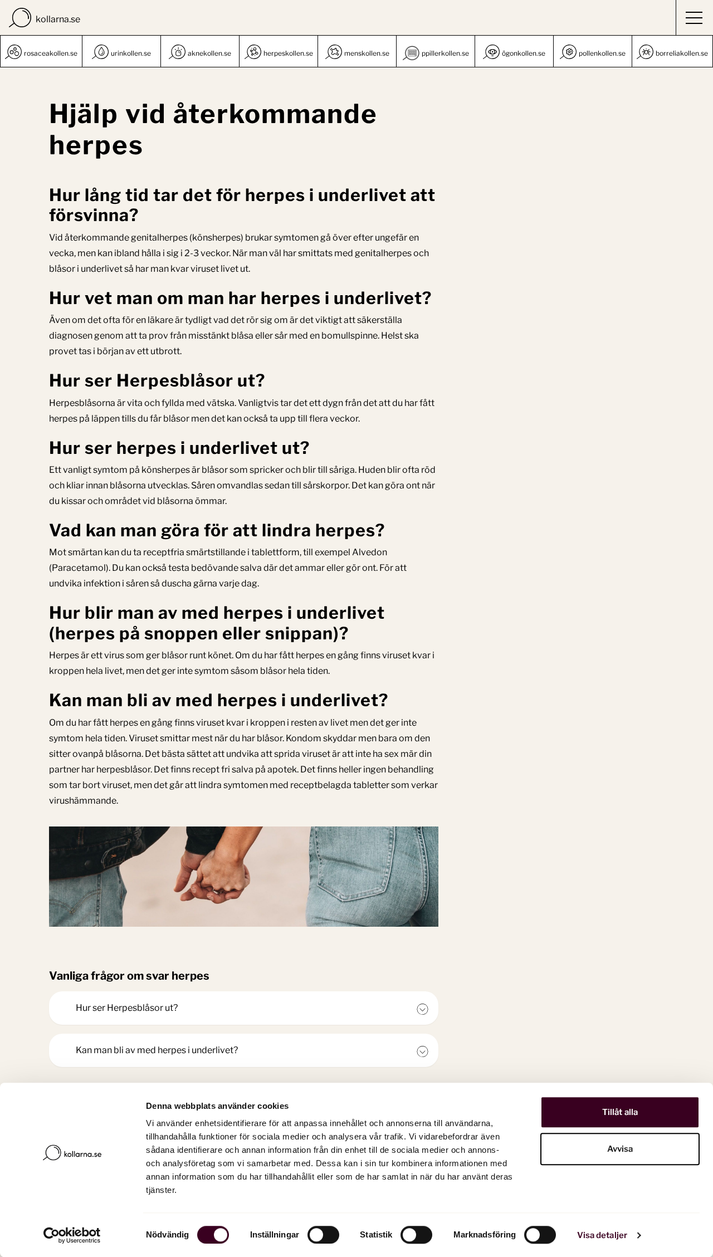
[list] (356, 51)
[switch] (323, 1235)
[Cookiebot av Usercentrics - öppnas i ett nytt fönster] (72, 1235)
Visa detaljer (602, 1235)
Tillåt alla (620, 1112)
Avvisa (620, 1149)
